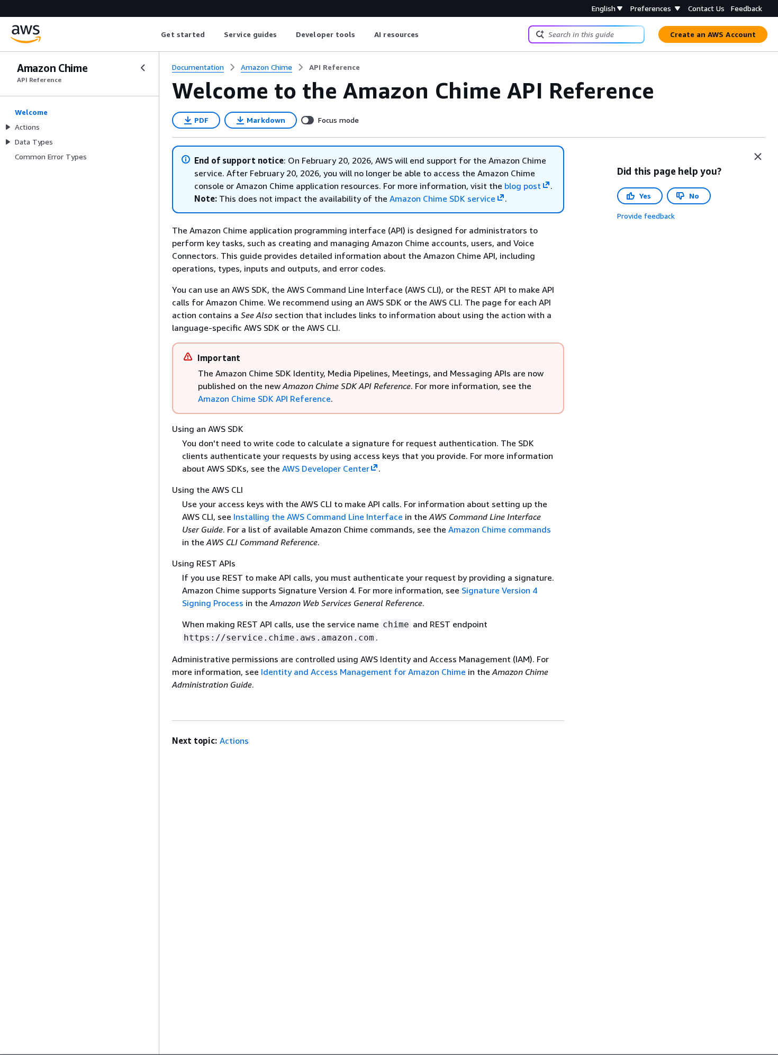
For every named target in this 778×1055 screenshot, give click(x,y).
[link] (334, 67)
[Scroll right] (426, 34)
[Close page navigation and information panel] (757, 156)
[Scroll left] (153, 34)
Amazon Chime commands (499, 529)
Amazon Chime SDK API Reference (264, 398)
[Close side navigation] (142, 67)
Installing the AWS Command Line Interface (318, 516)
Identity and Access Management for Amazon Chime (363, 671)
